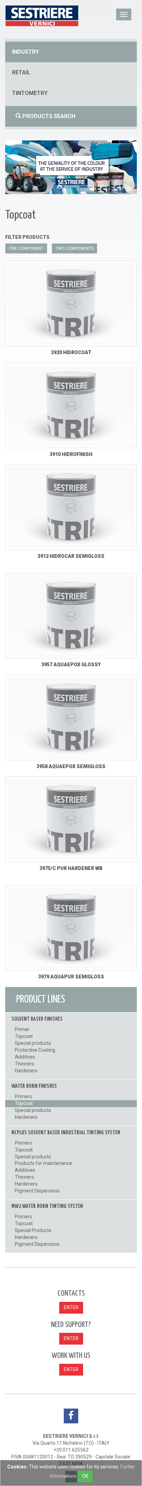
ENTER (71, 1307)
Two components (74, 248)
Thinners (24, 1063)
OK (85, 1476)
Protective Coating (35, 1050)
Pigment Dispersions (37, 1190)
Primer (22, 1029)
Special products (33, 1043)
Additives (25, 1057)
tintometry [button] (30, 93)
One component (26, 248)
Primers (23, 1096)
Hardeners (26, 1070)
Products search (48, 116)
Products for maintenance (43, 1163)
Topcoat (24, 1036)
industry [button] (25, 52)
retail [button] (21, 72)
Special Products (33, 1230)
